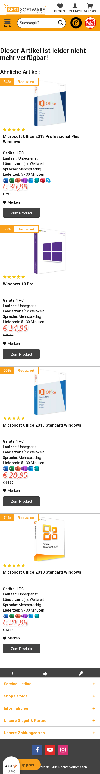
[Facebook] (37, 750)
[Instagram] (63, 750)
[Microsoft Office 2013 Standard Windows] (50, 392)
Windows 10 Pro (18, 284)
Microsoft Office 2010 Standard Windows (42, 572)
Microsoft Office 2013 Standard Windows (42, 425)
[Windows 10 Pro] (50, 251)
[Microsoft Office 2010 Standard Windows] (50, 539)
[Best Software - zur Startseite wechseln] (25, 9)
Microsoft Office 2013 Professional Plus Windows (41, 139)
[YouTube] (50, 750)
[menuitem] (7, 23)
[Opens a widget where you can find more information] (23, 765)
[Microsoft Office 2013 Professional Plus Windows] (50, 103)
